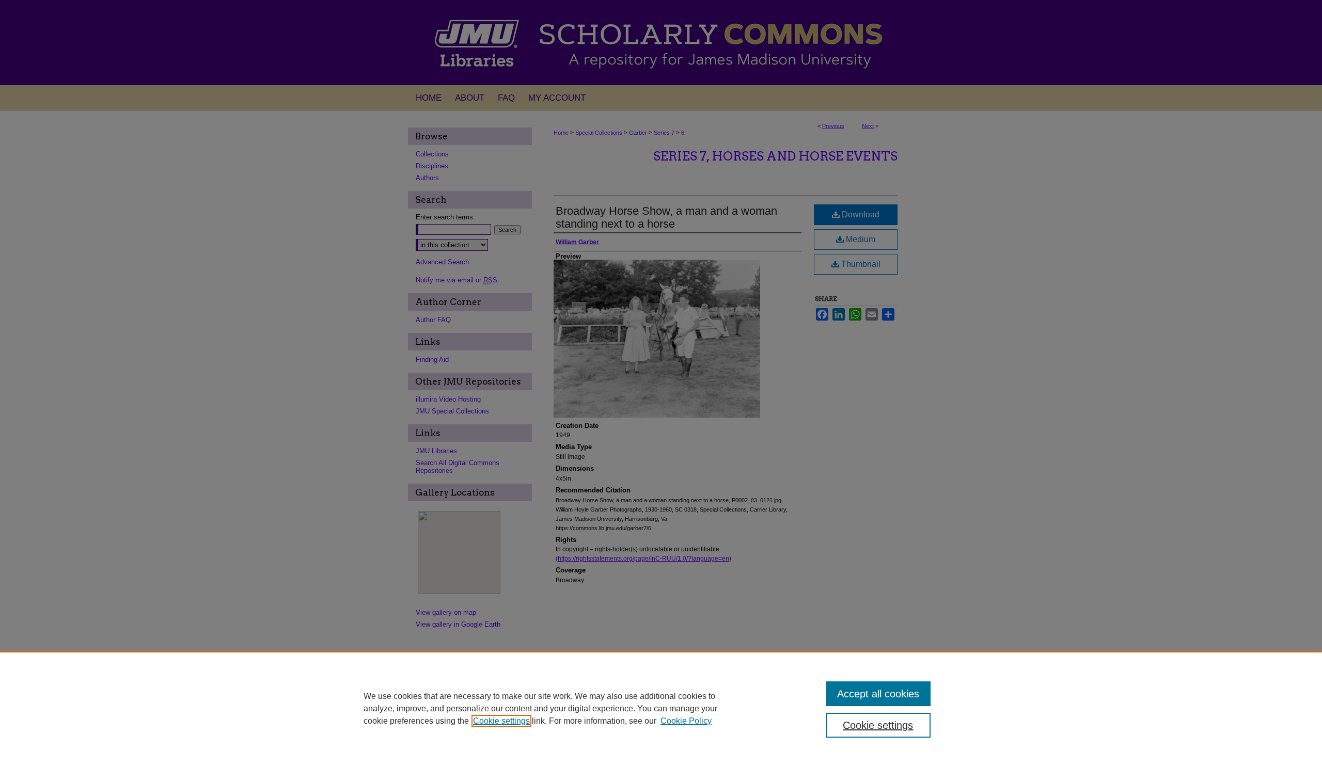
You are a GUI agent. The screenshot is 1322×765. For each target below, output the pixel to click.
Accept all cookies (878, 693)
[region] (661, 708)
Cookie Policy (686, 720)
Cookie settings (501, 720)
